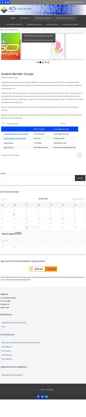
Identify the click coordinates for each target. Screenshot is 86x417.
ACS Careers (6, 350)
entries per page (13, 123)
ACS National (6, 346)
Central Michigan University (14, 129)
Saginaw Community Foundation (14, 322)
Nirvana (42, 389)
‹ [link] (75, 155)
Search (3, 173)
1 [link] (79, 155)
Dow (3, 326)
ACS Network (6, 354)
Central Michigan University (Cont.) (16, 134)
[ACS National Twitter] (5, 2)
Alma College (8, 143)
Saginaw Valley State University (15, 138)
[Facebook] (2, 2)
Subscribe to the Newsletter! (74, 2)
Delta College (8, 147)
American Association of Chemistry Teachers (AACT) (21, 342)
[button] (27, 129)
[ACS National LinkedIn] (8, 2)
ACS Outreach (7, 358)
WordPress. (50, 389)
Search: (63, 123)
